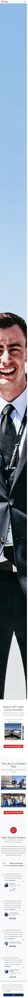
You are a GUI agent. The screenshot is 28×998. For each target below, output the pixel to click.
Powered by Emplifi (14, 741)
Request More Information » (13, 746)
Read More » (12, 880)
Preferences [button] (9, 991)
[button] (24, 1)
